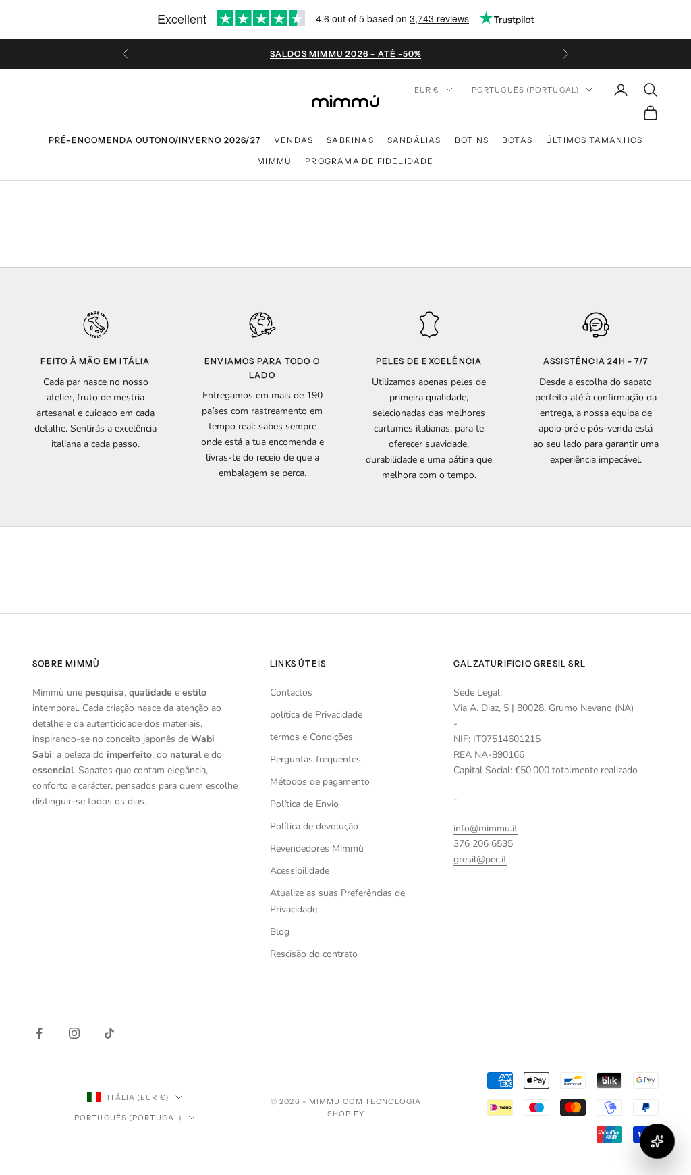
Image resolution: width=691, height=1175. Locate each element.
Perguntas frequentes (315, 759)
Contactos (291, 692)
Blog (279, 931)
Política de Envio (304, 804)
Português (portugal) (525, 90)
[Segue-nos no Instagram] (74, 1033)
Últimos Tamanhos (594, 140)
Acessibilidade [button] (299, 870)
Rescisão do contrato (314, 953)
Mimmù (274, 161)
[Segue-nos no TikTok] (109, 1033)
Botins (472, 140)
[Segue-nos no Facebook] (39, 1033)
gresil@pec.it (480, 859)
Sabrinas (350, 140)
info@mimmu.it (485, 828)
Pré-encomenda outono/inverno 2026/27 (154, 140)
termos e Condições (311, 737)
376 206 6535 (483, 843)
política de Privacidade (316, 714)
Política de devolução (314, 826)
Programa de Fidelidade (369, 161)
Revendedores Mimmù (317, 848)
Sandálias (414, 140)
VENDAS (293, 140)
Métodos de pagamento (320, 781)
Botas (517, 140)
